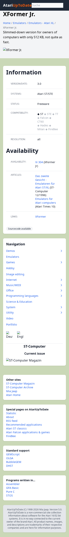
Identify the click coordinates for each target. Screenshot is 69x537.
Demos (10, 251)
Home (7, 23)
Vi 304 (39, 162)
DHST (9, 466)
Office (10, 290)
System (10, 307)
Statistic (11, 413)
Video (9, 318)
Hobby (10, 268)
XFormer (40, 216)
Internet (11, 280)
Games (10, 262)
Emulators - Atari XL (42, 23)
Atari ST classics (16, 428)
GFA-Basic (12, 488)
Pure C (10, 491)
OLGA (9, 458)
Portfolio (11, 324)
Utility (10, 312)
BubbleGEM (13, 462)
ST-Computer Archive (19, 387)
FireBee (11, 436)
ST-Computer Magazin (20, 383)
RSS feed (11, 421)
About (10, 417)
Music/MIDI (13, 285)
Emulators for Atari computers (45, 200)
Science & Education (19, 301)
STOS (9, 495)
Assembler (13, 484)
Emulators (20, 23)
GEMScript (13, 454)
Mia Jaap (11, 391)
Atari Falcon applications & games (28, 432)
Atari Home (13, 395)
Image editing (15, 274)
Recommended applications (24, 424)
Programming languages (22, 296)
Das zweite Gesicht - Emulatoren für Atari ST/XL (45, 181)
